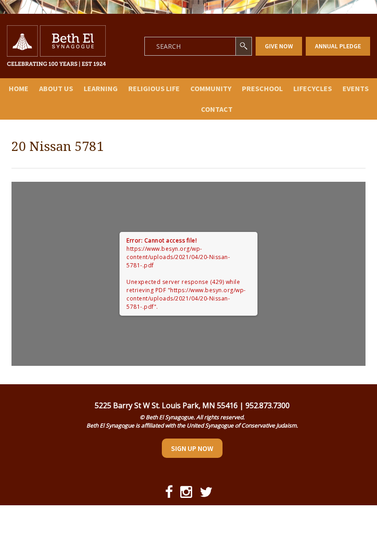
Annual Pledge (338, 46)
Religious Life (154, 88)
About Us (56, 88)
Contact (217, 109)
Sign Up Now (192, 448)
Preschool (262, 88)
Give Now (279, 46)
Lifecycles (312, 88)
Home (19, 88)
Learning (101, 88)
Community (210, 88)
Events (356, 88)
